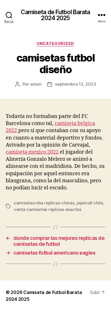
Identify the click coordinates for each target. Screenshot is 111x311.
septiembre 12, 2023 (75, 84)
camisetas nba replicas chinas (44, 203)
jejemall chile (90, 203)
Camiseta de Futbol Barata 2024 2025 (55, 15)
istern (36, 84)
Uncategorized (55, 43)
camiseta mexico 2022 (32, 152)
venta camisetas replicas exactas (47, 209)
